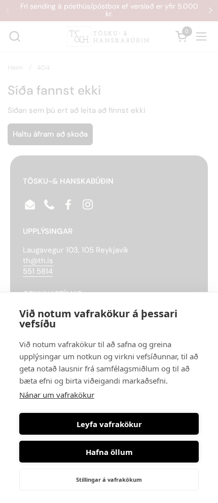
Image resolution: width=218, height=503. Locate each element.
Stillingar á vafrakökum (109, 479)
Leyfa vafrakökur (109, 424)
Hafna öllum (109, 452)
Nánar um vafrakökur (56, 395)
